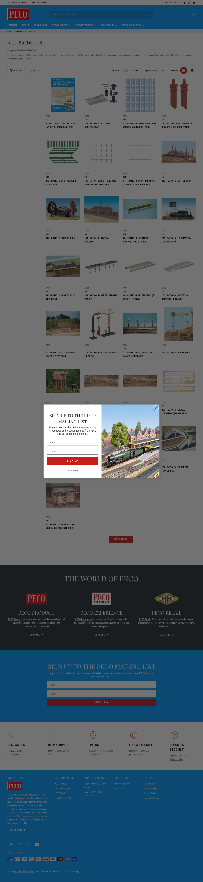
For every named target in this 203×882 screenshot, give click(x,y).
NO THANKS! (72, 470)
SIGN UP (72, 460)
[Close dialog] (155, 408)
